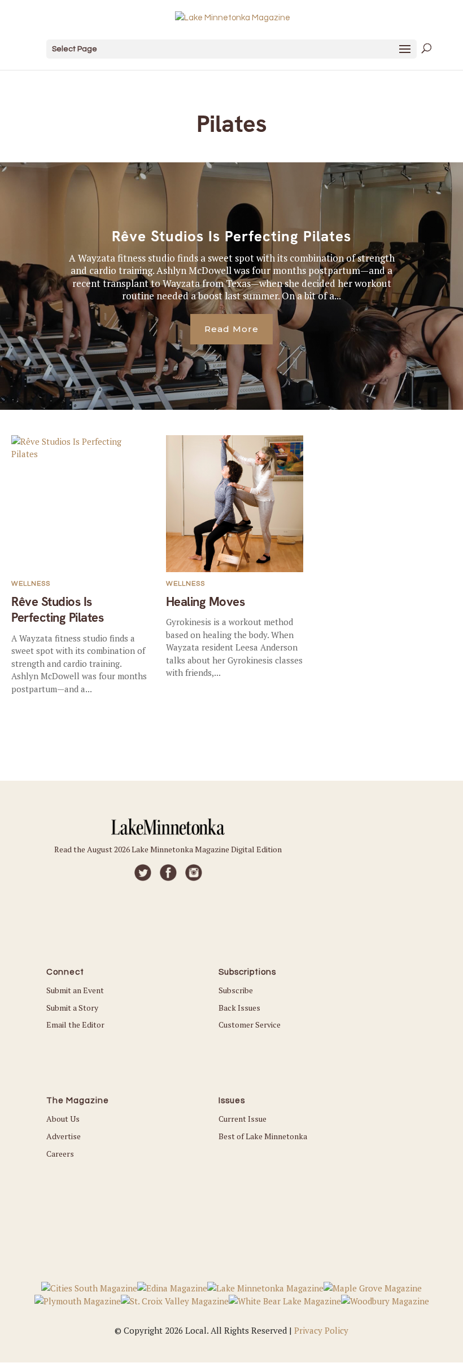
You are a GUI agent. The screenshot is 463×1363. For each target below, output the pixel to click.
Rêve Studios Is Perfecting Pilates (231, 236)
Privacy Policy (321, 1330)
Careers (60, 1153)
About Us (63, 1118)
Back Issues (239, 1007)
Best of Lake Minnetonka (263, 1136)
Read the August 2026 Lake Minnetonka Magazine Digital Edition (168, 849)
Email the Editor (75, 1024)
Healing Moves (205, 602)
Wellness (30, 583)
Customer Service (250, 1024)
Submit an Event (75, 990)
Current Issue (243, 1118)
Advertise (63, 1136)
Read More (231, 329)
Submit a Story (72, 1007)
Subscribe (236, 990)
